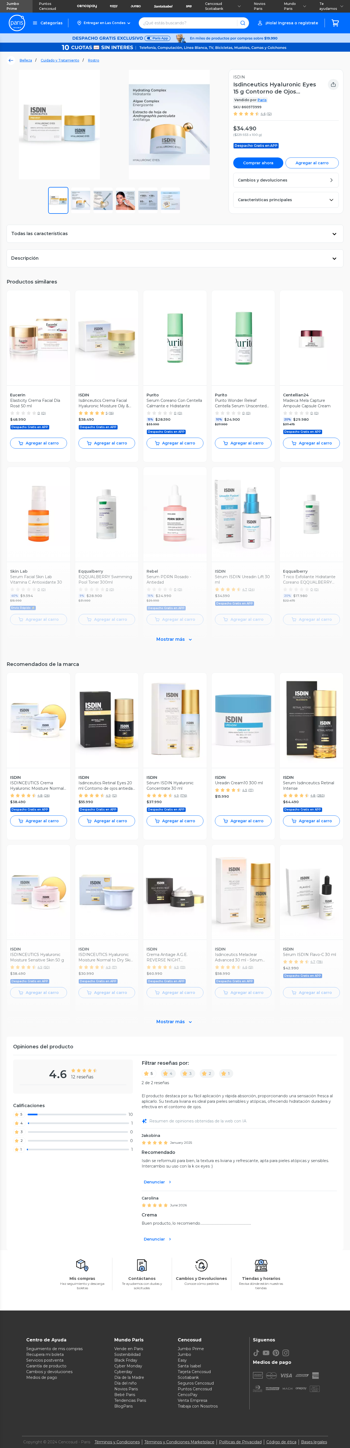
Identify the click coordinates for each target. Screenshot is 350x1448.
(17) (250, 790)
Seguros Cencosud (196, 1383)
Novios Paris (259, 6)
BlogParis (123, 1406)
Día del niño (125, 1383)
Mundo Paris (290, 6)
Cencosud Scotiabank (214, 6)
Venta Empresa (192, 1400)
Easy (182, 1360)
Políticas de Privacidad (240, 1442)
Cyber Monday (128, 1366)
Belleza (26, 60)
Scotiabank (188, 1377)
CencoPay (187, 1394)
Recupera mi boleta (45, 1354)
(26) (47, 795)
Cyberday (123, 1371)
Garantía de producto (46, 1366)
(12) (269, 114)
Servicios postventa (44, 1360)
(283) (321, 795)
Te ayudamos (328, 6)
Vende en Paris (128, 1348)
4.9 (108, 795)
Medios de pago (41, 1377)
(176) (183, 795)
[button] (103, 23)
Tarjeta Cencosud (194, 1371)
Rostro (93, 60)
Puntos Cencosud (47, 6)
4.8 (40, 795)
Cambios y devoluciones (49, 1371)
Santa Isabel (189, 1366)
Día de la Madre (129, 1377)
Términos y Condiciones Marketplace (179, 1442)
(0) (43, 413)
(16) (111, 413)
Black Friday (125, 1360)
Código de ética (281, 1442)
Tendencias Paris (130, 1400)
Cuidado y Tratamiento (60, 60)
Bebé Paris (124, 1394)
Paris (262, 100)
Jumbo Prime (13, 6)
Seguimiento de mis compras (54, 1348)
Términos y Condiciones (117, 1442)
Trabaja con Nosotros (198, 1406)
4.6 (263, 114)
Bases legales (314, 1442)
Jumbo (184, 1354)
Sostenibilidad (127, 1354)
